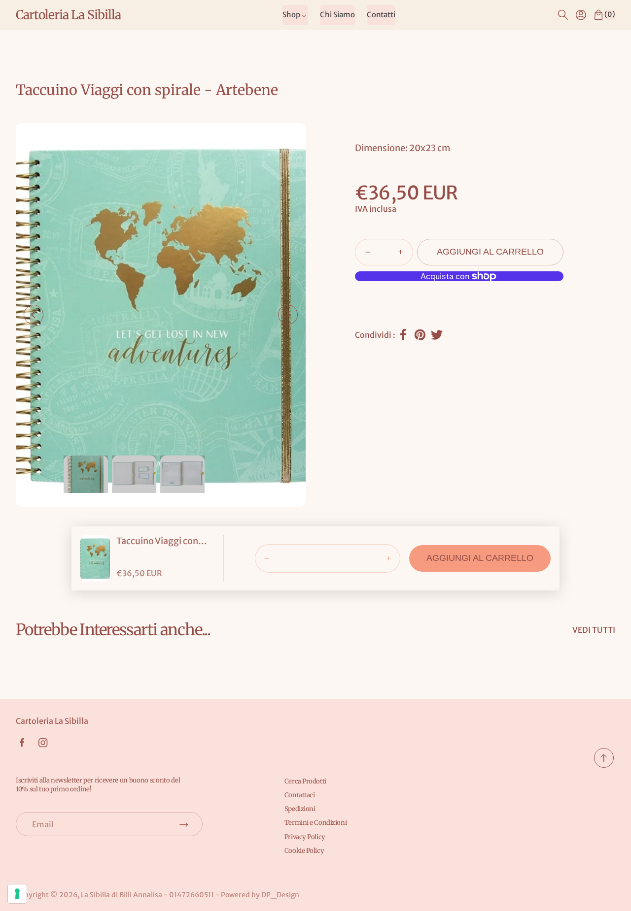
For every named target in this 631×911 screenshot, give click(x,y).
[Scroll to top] (604, 765)
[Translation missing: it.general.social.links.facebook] (403, 335)
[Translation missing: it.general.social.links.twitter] (437, 335)
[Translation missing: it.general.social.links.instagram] (43, 743)
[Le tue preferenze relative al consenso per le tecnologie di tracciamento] (17, 893)
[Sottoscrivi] (184, 824)
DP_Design (280, 894)
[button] (563, 15)
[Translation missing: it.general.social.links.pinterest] (420, 335)
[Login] (581, 15)
